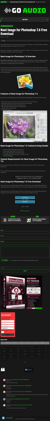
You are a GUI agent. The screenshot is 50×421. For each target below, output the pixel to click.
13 (25, 351)
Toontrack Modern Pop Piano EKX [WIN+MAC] (19, 379)
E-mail (2, 235)
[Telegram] (3, 417)
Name (2, 230)
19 (18, 354)
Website (2, 241)
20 (25, 354)
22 (38, 354)
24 (4, 357)
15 (38, 351)
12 (18, 351)
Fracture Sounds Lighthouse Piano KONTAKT (23, 404)
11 (11, 351)
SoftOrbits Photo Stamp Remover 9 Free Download (14, 219)
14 (31, 351)
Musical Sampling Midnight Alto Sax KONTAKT (19, 398)
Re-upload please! (25, 210)
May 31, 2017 (4, 37)
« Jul (25, 362)
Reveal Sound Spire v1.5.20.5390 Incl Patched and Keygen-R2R (22, 2)
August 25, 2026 (40, 2)
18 (11, 354)
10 (4, 351)
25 (11, 357)
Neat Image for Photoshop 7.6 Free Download (24, 32)
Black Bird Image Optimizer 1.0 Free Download (39, 219)
